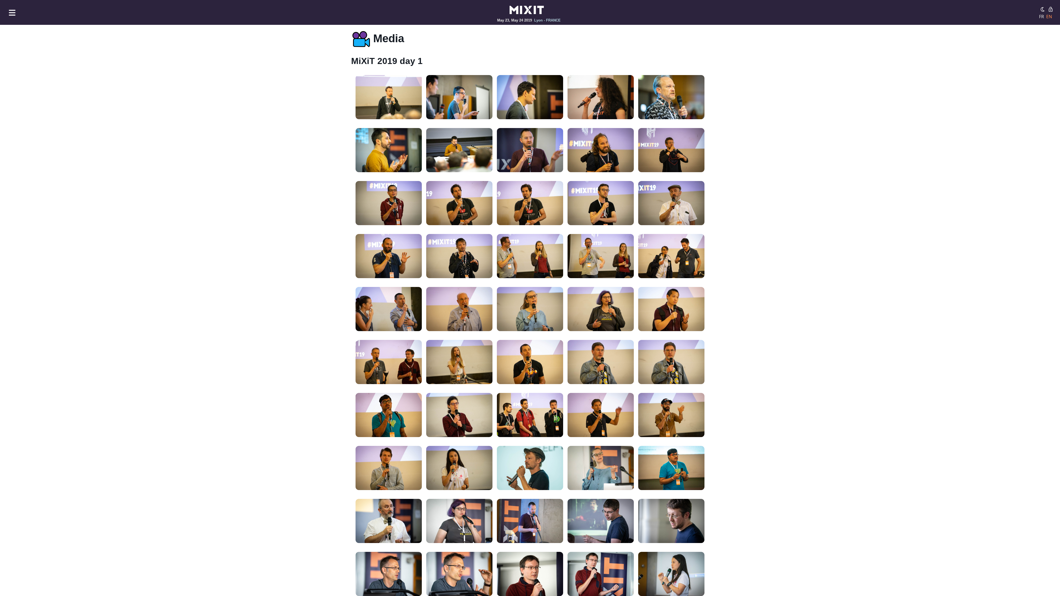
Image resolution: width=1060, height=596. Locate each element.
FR (1041, 17)
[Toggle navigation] (12, 12)
